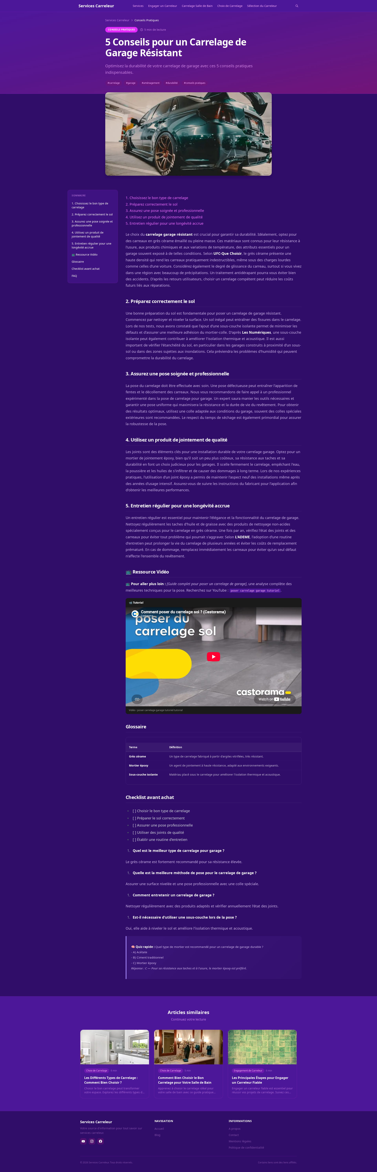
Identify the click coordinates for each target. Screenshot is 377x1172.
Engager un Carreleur (162, 6)
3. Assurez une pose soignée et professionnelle (92, 223)
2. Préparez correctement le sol (92, 214)
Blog (157, 1135)
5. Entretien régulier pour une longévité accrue (91, 245)
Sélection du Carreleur (262, 6)
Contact (234, 1135)
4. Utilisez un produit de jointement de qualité (87, 234)
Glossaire (78, 261)
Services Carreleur (117, 20)
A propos (235, 1128)
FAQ (74, 276)
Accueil (159, 1128)
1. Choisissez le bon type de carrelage (90, 205)
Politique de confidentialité (246, 1147)
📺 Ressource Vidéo (84, 254)
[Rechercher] (296, 5)
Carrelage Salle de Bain (197, 6)
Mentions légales (240, 1141)
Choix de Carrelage (229, 6)
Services (138, 6)
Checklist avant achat (86, 269)
